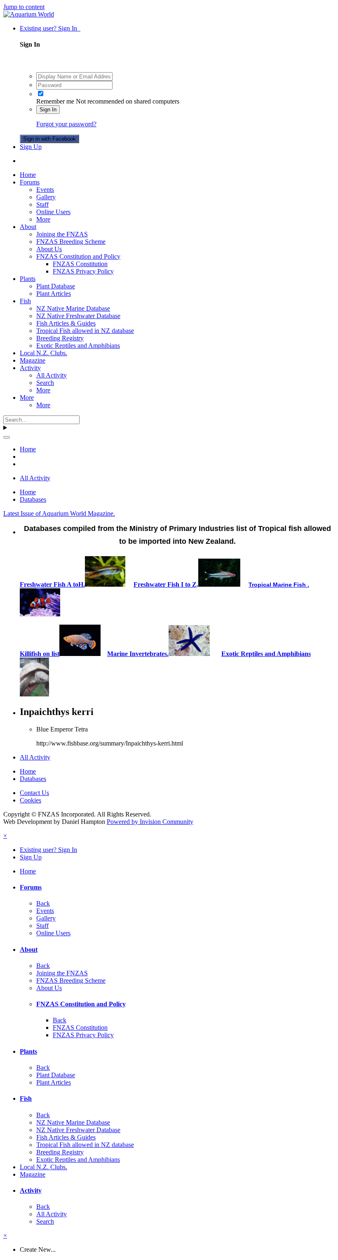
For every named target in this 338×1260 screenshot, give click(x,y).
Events (45, 189)
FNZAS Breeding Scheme (71, 241)
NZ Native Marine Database (73, 308)
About (28, 226)
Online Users (53, 211)
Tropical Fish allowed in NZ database (85, 330)
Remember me (55, 101)
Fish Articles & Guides (66, 323)
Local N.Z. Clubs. (43, 352)
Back (43, 903)
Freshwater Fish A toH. (52, 584)
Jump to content (24, 6)
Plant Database (55, 286)
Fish (25, 300)
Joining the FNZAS (62, 234)
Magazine (32, 360)
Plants (27, 278)
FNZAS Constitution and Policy (78, 256)
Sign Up (31, 146)
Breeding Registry (60, 338)
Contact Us (34, 792)
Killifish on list (39, 653)
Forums (30, 182)
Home (28, 174)
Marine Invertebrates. (138, 653)
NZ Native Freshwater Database (78, 315)
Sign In (48, 109)
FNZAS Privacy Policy (83, 271)
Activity (30, 367)
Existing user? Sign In (50, 28)
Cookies (30, 800)
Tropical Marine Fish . (279, 584)
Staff (42, 204)
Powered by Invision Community (150, 821)
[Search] (6, 437)
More (43, 219)
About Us (49, 248)
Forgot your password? (66, 123)
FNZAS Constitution (80, 263)
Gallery (46, 197)
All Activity (51, 375)
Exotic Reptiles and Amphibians (78, 345)
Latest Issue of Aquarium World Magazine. (59, 513)
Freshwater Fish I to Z (165, 584)
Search (45, 382)
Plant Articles (53, 293)
